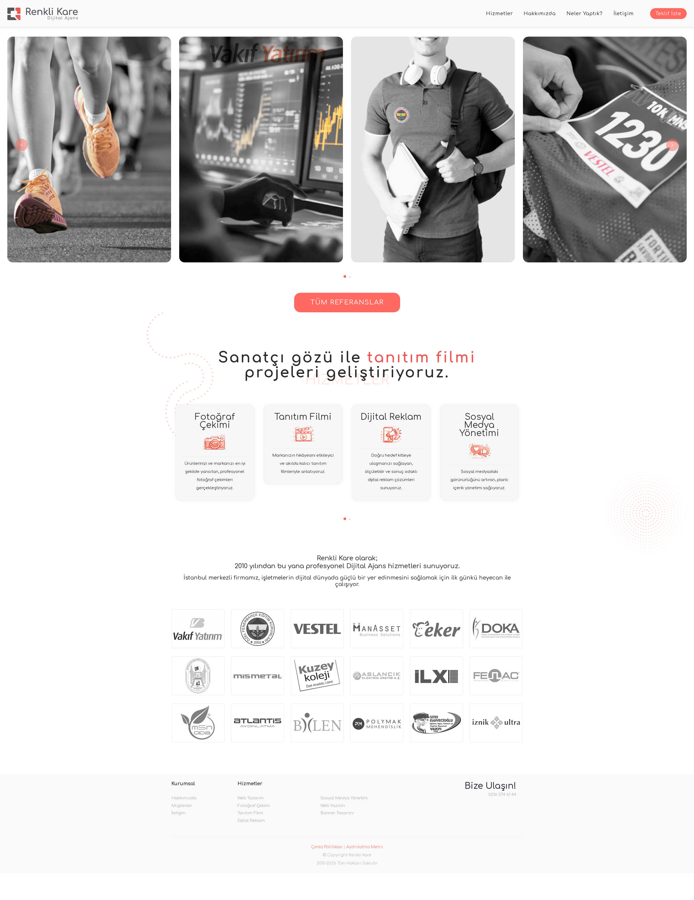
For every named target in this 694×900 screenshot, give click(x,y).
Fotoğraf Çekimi (253, 805)
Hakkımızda (540, 13)
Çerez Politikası (327, 847)
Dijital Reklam (251, 820)
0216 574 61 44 (502, 794)
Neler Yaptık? (585, 13)
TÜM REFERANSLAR (347, 302)
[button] (344, 276)
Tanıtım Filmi (250, 813)
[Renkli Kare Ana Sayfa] (42, 13)
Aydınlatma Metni (364, 847)
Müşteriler (181, 805)
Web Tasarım (250, 798)
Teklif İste (668, 13)
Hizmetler (499, 13)
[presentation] (21, 145)
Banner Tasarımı (337, 813)
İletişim (623, 13)
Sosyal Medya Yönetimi (344, 798)
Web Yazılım (332, 805)
